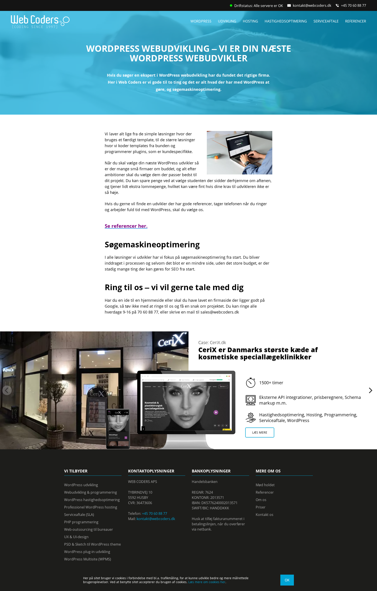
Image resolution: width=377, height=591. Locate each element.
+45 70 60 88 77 (353, 5)
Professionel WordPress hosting (90, 507)
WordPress (200, 21)
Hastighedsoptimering (286, 21)
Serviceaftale (326, 21)
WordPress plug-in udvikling (87, 551)
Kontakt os (264, 514)
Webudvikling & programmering (90, 492)
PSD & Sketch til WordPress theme (92, 544)
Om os (261, 499)
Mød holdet (265, 484)
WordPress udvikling (81, 484)
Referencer (355, 21)
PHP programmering (81, 522)
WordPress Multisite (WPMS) (87, 559)
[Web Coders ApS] (40, 20)
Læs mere (259, 432)
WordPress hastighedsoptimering (92, 499)
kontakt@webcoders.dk (312, 5)
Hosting (250, 21)
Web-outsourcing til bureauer (88, 529)
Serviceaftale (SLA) (79, 514)
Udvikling (227, 21)
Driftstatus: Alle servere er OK (258, 5)
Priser (261, 507)
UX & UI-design (76, 536)
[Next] (370, 390)
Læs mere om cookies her (206, 582)
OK (287, 580)
